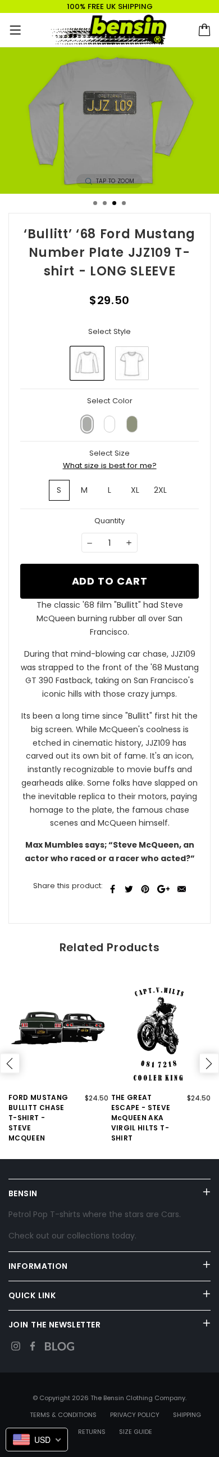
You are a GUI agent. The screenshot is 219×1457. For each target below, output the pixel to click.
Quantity (109, 520)
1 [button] (95, 203)
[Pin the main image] (145, 889)
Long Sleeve (87, 363)
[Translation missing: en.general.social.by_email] (181, 889)
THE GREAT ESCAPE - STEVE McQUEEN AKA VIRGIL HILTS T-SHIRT (141, 1118)
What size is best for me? (110, 465)
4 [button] (124, 203)
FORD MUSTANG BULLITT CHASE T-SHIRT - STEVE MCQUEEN (38, 1118)
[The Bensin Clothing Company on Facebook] (32, 1346)
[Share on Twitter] (129, 889)
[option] (109, 120)
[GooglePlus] (163, 889)
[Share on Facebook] (112, 889)
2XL (160, 490)
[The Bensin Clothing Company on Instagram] (15, 1346)
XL (135, 490)
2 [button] (105, 203)
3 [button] (114, 203)
